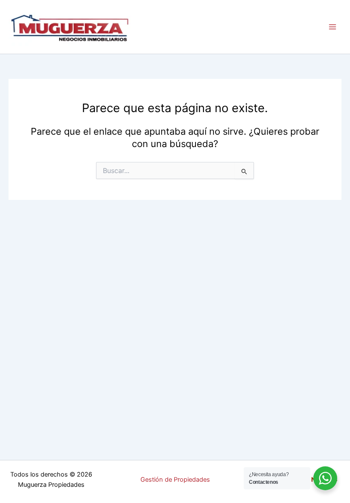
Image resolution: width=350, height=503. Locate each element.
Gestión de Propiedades (175, 479)
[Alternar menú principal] (332, 27)
